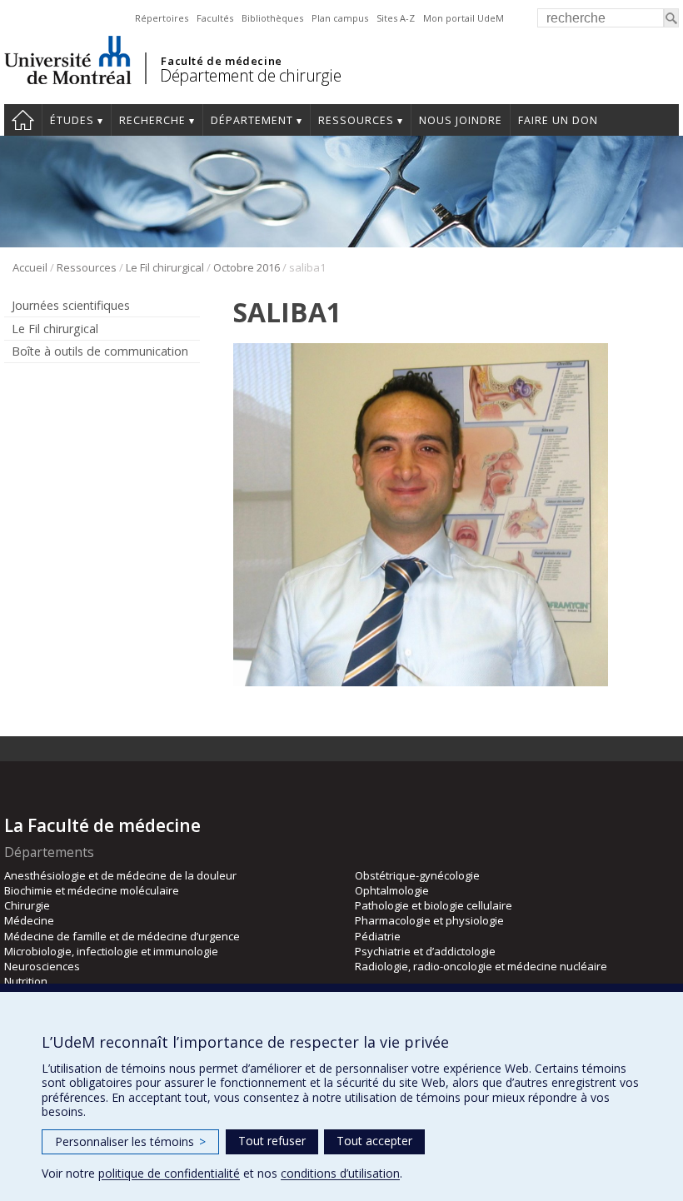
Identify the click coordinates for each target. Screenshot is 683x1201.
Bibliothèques (272, 18)
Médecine (29, 920)
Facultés (215, 18)
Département (252, 120)
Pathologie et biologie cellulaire (433, 905)
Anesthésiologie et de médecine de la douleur (120, 875)
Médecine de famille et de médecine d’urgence (122, 936)
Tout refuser (272, 1141)
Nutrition (25, 981)
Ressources (356, 120)
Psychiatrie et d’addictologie (425, 951)
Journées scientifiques (71, 305)
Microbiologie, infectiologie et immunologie (111, 951)
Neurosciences (42, 966)
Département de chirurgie (250, 75)
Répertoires (161, 18)
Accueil (29, 267)
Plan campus (340, 18)
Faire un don (558, 120)
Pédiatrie (378, 936)
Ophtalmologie (392, 890)
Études (72, 120)
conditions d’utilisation (340, 1173)
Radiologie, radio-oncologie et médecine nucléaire (481, 966)
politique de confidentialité (169, 1173)
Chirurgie (27, 905)
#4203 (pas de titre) (23, 120)
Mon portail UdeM (463, 18)
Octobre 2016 (246, 267)
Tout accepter (374, 1141)
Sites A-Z (395, 18)
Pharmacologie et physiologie (429, 920)
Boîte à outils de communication (100, 351)
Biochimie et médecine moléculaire (91, 890)
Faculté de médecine (221, 60)
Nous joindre (460, 120)
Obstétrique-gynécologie (417, 875)
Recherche (152, 120)
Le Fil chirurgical (165, 267)
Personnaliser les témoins (130, 1141)
